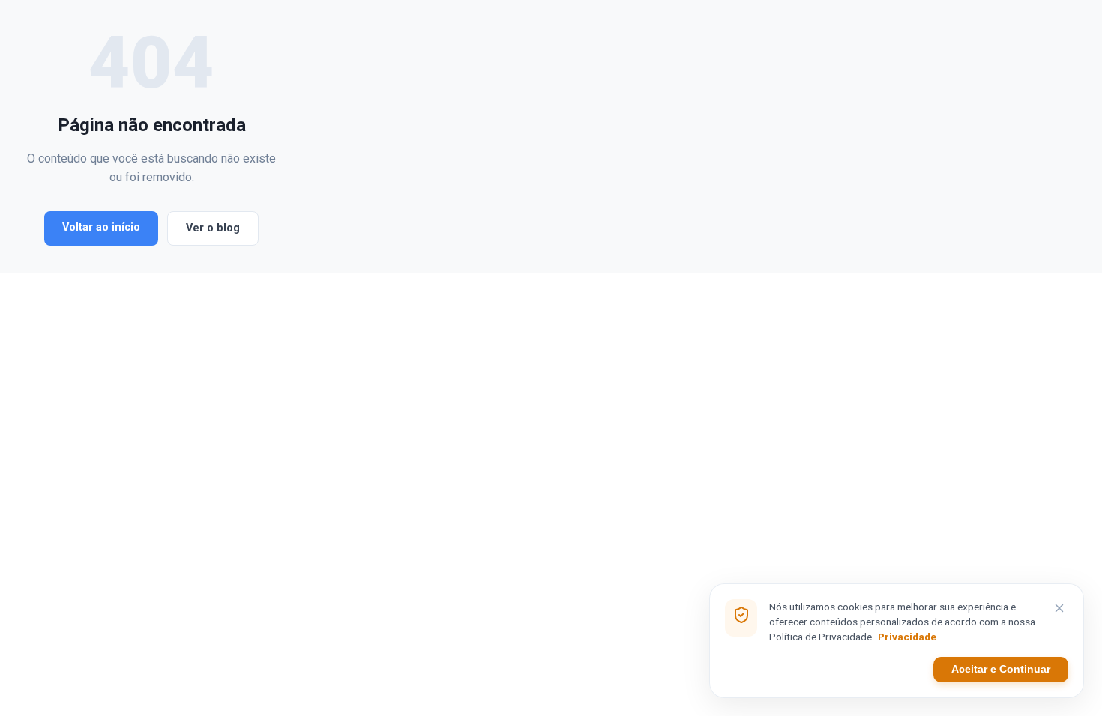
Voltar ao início (101, 227)
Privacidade (907, 637)
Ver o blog (213, 228)
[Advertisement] (678, 136)
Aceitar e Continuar (1000, 669)
